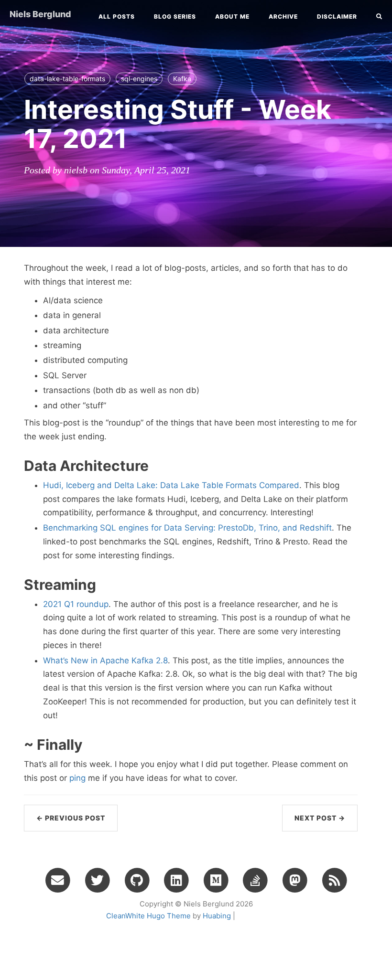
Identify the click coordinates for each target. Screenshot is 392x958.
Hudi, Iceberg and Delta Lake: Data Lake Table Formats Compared (171, 485)
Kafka (182, 79)
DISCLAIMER (337, 16)
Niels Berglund (40, 14)
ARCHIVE (283, 16)
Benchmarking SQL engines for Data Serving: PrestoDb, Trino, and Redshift (187, 527)
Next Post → (319, 818)
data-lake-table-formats (67, 79)
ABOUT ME (232, 16)
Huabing (217, 915)
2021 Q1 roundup (76, 604)
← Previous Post (70, 818)
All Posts (116, 16)
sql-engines (139, 79)
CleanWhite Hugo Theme (148, 915)
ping (77, 778)
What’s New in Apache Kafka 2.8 (105, 660)
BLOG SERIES (175, 16)
